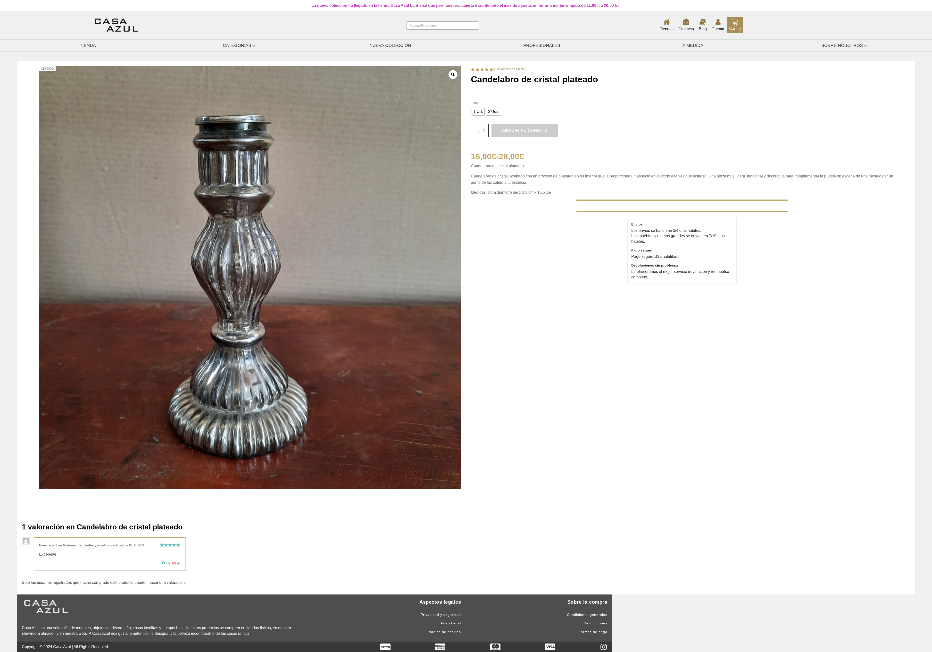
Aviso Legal (451, 623)
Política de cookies (444, 632)
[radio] (478, 111)
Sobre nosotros (842, 45)
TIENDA (88, 45)
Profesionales (541, 45)
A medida (692, 45)
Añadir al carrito (525, 130)
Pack (475, 103)
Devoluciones (595, 623)
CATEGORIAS (237, 45)
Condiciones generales (587, 615)
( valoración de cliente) (510, 69)
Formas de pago (592, 632)
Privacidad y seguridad (441, 615)
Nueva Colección (390, 45)
